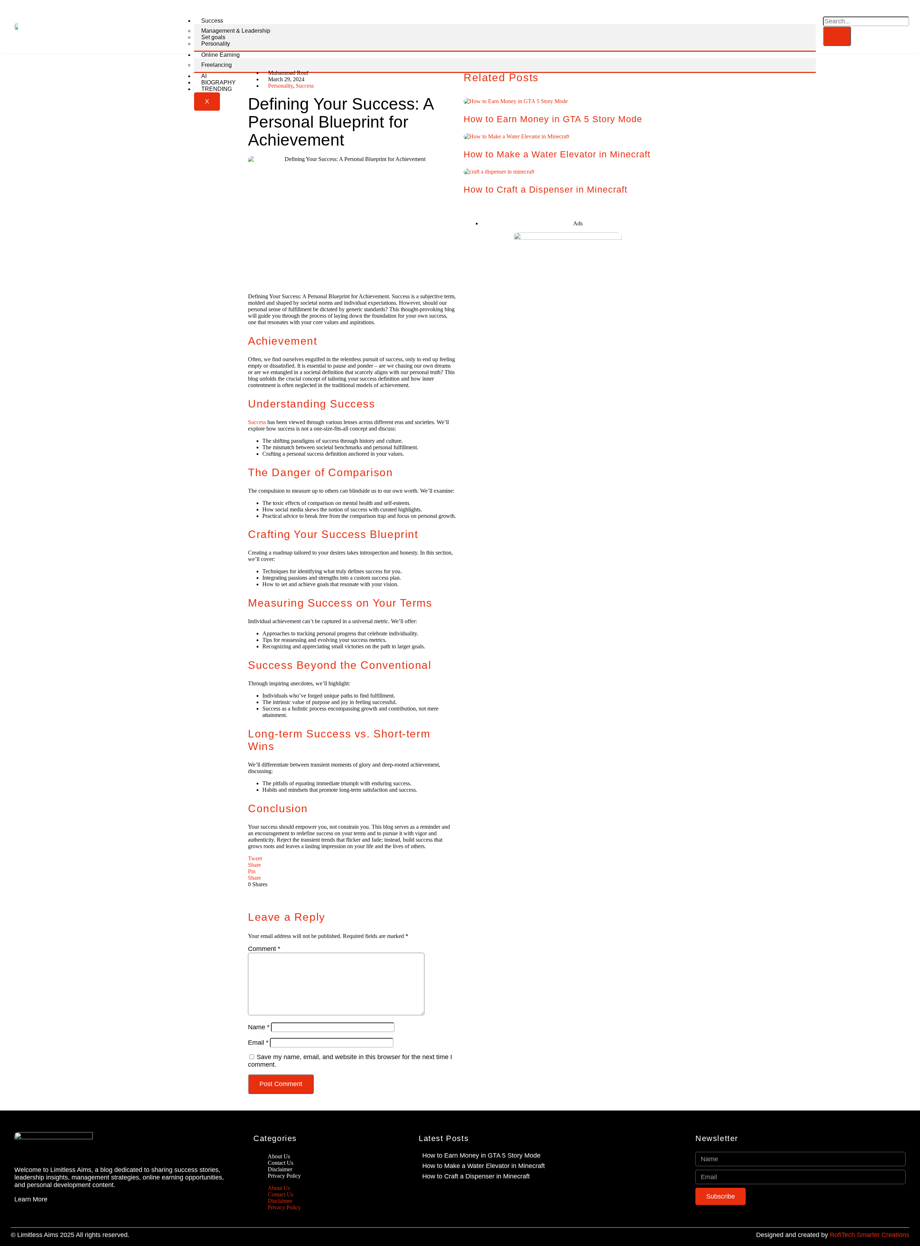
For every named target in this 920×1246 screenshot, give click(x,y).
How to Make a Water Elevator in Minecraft (557, 154)
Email (258, 1042)
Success (212, 21)
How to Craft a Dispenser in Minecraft (545, 189)
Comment (264, 948)
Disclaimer (280, 1201)
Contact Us (280, 1194)
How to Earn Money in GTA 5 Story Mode (553, 119)
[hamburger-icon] (802, 27)
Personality (215, 44)
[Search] (837, 36)
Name (259, 1027)
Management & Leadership (235, 31)
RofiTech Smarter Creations (869, 1234)
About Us (279, 1188)
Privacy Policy (284, 1176)
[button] (828, 12)
